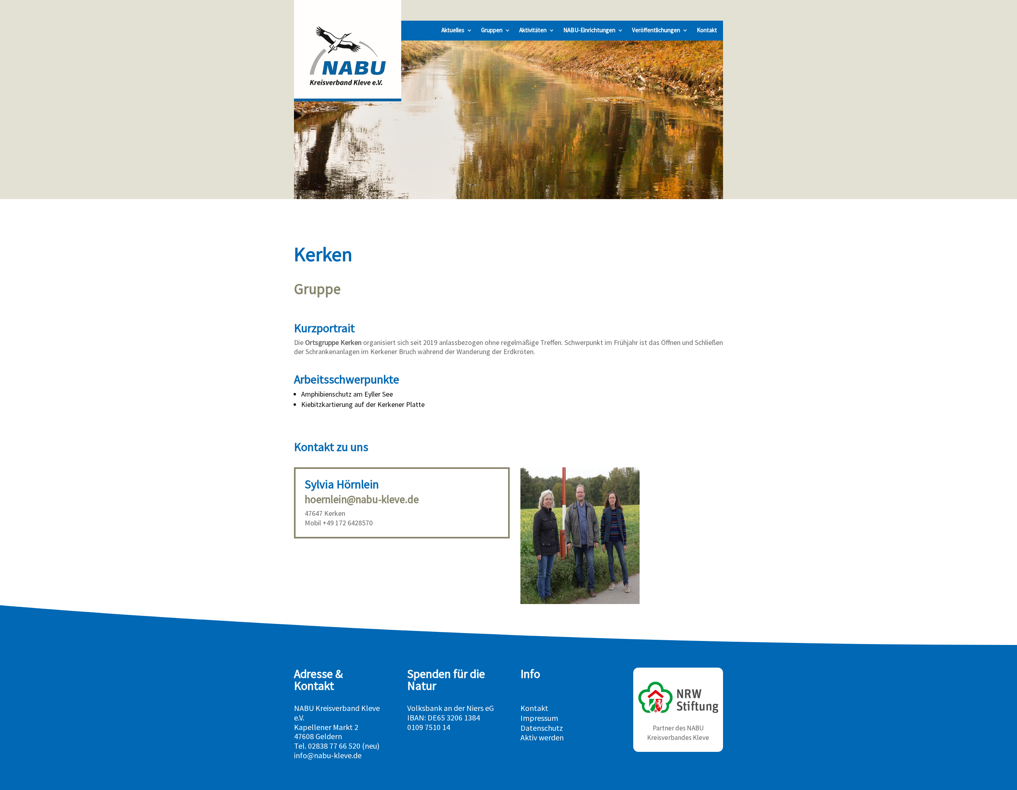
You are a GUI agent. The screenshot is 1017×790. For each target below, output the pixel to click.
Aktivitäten (533, 30)
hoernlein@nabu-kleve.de (362, 499)
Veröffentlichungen (656, 30)
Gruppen (492, 30)
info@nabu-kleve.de (328, 755)
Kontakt (707, 30)
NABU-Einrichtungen (589, 30)
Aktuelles (452, 30)
